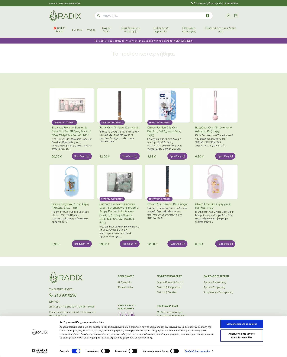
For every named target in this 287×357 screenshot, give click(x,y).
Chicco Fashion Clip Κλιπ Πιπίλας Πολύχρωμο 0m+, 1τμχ (164, 131)
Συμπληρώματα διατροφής (130, 29)
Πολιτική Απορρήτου (168, 287)
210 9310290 (65, 295)
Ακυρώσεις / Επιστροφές (218, 292)
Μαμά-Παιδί (106, 29)
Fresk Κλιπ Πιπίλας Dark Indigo (167, 204)
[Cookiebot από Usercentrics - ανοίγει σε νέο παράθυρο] (40, 351)
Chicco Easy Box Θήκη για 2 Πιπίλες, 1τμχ (212, 206)
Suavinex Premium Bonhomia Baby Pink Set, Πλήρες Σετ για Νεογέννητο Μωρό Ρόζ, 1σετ (71, 131)
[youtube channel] (132, 315)
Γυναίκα (77, 29)
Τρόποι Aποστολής (215, 282)
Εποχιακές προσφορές (189, 29)
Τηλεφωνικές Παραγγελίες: (216, 3)
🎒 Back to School (59, 29)
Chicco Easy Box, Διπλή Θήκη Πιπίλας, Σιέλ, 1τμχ (70, 206)
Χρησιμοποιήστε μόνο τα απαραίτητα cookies (242, 335)
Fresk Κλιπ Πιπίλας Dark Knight (119, 127)
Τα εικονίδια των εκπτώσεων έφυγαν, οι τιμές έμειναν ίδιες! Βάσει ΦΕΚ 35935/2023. (143, 40)
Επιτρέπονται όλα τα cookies (241, 324)
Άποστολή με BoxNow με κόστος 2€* (65, 3)
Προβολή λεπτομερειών (197, 351)
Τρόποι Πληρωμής (214, 287)
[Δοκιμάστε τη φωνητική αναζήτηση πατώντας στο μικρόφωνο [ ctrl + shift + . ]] (207, 15)
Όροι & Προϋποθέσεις (169, 282)
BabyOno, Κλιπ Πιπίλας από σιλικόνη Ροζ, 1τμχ (213, 129)
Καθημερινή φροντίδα (161, 29)
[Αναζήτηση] (99, 15)
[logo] (65, 15)
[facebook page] (120, 315)
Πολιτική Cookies (166, 292)
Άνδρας (91, 29)
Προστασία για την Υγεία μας (221, 29)
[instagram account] (126, 315)
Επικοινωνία (125, 287)
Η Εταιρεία (125, 282)
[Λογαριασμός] (228, 15)
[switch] (105, 351)
